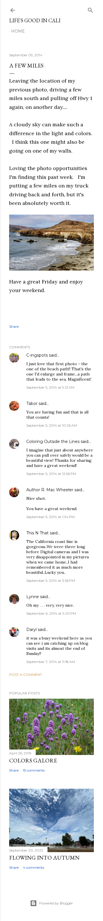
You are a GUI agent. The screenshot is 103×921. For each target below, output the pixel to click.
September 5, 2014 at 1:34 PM (50, 517)
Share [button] (14, 326)
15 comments (34, 770)
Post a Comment (25, 674)
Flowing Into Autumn (44, 857)
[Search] (90, 9)
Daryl (31, 629)
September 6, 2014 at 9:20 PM (51, 613)
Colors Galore (33, 760)
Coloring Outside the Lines (53, 441)
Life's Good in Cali (34, 20)
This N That (37, 533)
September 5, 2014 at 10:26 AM (51, 425)
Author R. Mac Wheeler (49, 489)
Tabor (31, 403)
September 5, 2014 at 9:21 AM (50, 387)
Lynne (32, 596)
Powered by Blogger (56, 903)
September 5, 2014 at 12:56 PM (51, 474)
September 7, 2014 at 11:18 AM (50, 662)
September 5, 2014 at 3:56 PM (50, 580)
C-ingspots (37, 355)
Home (18, 31)
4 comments (33, 867)
